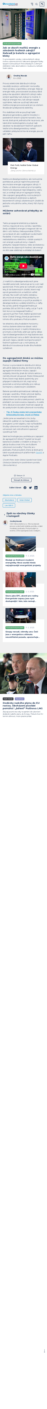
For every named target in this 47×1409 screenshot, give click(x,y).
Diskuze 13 (21, 475)
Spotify (39, 453)
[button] (32, 4)
